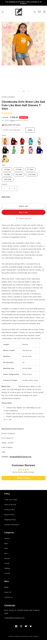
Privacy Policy (9, 509)
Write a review (23, 478)
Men (6, 553)
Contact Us (8, 597)
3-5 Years (18, 168)
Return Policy (9, 514)
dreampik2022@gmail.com (20, 457)
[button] (2, 11)
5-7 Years (30, 168)
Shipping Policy (10, 519)
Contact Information (11, 524)
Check (30, 130)
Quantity (4, 184)
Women (7, 558)
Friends (7, 573)
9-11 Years (19, 174)
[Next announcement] (44, 2)
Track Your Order (10, 499)
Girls (6, 548)
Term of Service (10, 504)
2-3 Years (7, 168)
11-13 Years (32, 174)
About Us (7, 592)
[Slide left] (18, 91)
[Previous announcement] (2, 2)
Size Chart (6, 197)
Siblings (7, 568)
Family (6, 563)
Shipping (12, 120)
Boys (6, 543)
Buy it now (23, 212)
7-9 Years (7, 174)
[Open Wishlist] (39, 11)
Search (7, 538)
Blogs (6, 587)
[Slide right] (28, 91)
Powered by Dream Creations (30, 636)
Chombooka (9, 605)
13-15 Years (7, 178)
